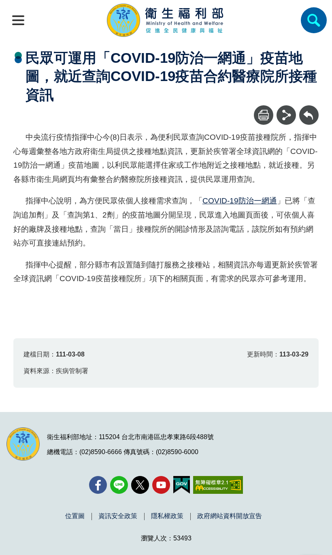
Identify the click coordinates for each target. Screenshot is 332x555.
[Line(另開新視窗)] (119, 485)
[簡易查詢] (314, 20)
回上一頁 (309, 109)
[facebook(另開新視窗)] (98, 485)
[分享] (286, 115)
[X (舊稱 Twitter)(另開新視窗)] (140, 485)
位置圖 (75, 516)
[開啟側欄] (18, 20)
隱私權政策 (167, 516)
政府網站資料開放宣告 (229, 516)
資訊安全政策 (117, 516)
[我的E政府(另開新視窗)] (181, 485)
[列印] (263, 115)
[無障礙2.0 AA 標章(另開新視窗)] (218, 485)
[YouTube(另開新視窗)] (161, 485)
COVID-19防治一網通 (239, 200)
